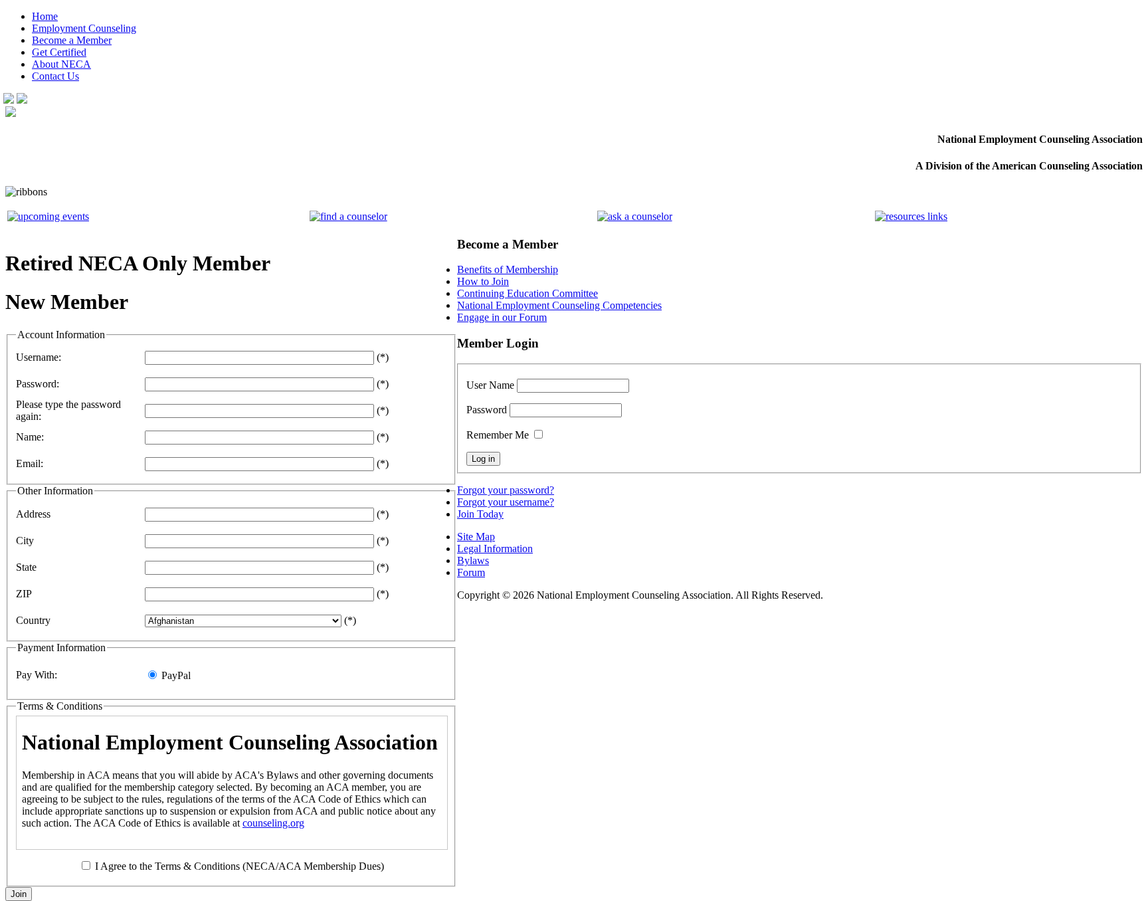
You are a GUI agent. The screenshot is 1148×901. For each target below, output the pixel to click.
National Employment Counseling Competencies (559, 305)
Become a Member (72, 40)
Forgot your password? (505, 490)
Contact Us (55, 76)
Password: (37, 383)
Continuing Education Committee (527, 293)
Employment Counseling (84, 28)
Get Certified (59, 52)
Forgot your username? (505, 502)
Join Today (480, 514)
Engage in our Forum (502, 317)
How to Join (483, 281)
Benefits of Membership (507, 269)
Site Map (476, 536)
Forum (471, 572)
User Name (490, 385)
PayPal (176, 675)
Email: (29, 463)
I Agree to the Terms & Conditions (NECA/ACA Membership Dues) (239, 866)
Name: (30, 437)
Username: (38, 357)
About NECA (61, 64)
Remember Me (497, 435)
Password (486, 409)
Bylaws (473, 560)
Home (45, 16)
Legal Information (495, 548)
